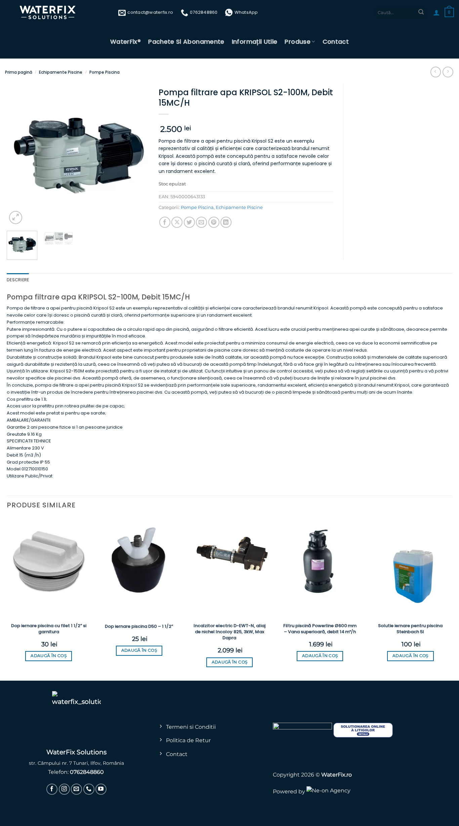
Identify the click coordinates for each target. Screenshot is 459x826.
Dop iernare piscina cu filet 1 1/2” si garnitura (48, 629)
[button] (436, 12)
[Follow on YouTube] (101, 789)
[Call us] (88, 789)
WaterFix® (125, 41)
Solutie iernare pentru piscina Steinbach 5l (410, 629)
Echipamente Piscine (60, 72)
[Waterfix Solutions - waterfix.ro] (48, 13)
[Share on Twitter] (189, 222)
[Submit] (421, 12)
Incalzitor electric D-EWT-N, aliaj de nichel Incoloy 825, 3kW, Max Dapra (229, 632)
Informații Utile (255, 41)
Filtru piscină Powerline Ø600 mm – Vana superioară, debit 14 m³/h (320, 629)
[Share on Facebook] (164, 222)
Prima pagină (18, 72)
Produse (297, 41)
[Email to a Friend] (201, 222)
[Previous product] (448, 72)
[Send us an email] (76, 789)
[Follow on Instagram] (64, 789)
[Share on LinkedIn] (226, 222)
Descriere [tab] (18, 280)
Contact (336, 41)
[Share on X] (176, 222)
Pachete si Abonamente (186, 41)
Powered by (289, 791)
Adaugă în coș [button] (49, 655)
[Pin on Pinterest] (213, 222)
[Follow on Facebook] (51, 789)
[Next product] (435, 72)
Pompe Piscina (104, 72)
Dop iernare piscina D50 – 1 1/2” (139, 626)
